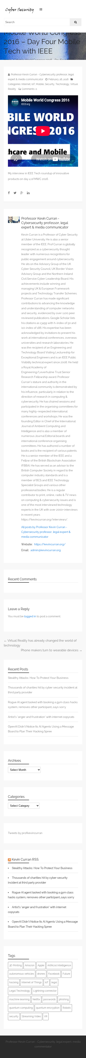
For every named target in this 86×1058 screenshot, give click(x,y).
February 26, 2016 (58, 79)
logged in (30, 616)
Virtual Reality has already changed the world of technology (40, 643)
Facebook (53, 973)
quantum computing (21, 1007)
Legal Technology (19, 990)
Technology (62, 84)
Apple (41, 965)
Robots (67, 1007)
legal (54, 982)
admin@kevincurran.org (45, 550)
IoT (33, 84)
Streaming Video (31, 1016)
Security (49, 84)
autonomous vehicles (21, 973)
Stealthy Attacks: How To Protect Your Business (38, 677)
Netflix (36, 999)
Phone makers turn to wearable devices (51, 650)
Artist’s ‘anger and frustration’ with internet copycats (41, 716)
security (14, 1016)
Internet (26, 84)
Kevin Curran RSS (25, 859)
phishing (64, 999)
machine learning (19, 999)
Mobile (40, 84)
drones (41, 973)
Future (66, 973)
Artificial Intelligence (59, 965)
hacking (13, 982)
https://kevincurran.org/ (50, 544)
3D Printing (15, 965)
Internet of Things (32, 982)
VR (45, 1016)
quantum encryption (47, 1007)
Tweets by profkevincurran (25, 833)
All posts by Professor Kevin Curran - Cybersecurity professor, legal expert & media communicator (46, 532)
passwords (49, 999)
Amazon (29, 965)
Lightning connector (45, 990)
